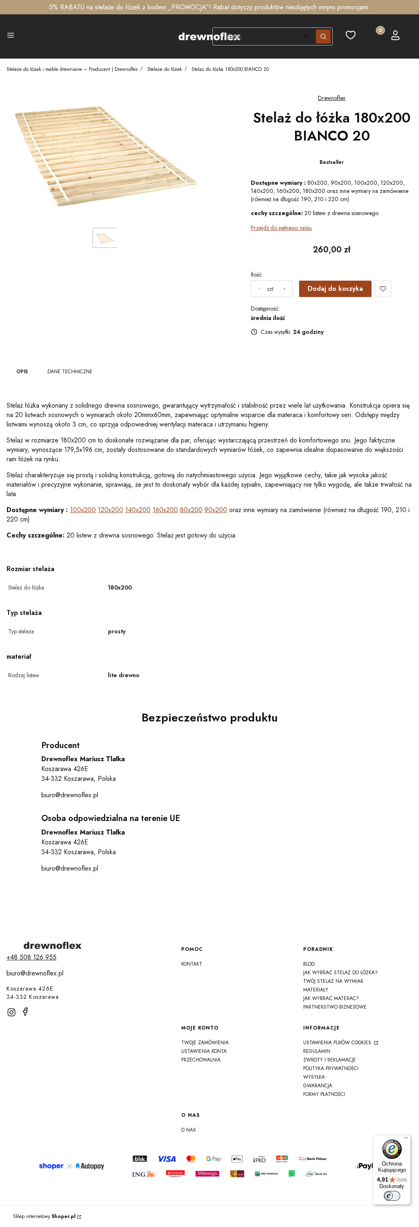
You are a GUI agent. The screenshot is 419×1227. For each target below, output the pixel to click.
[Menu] (406, 1140)
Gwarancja (317, 1085)
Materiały (315, 989)
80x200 (191, 510)
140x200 (138, 510)
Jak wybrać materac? (331, 998)
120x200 (110, 510)
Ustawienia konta (204, 1051)
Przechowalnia (201, 1060)
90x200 (216, 510)
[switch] (392, 1196)
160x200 (165, 510)
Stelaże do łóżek (164, 69)
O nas (188, 1130)
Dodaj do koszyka (335, 288)
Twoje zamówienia (205, 1042)
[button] (11, 36)
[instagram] (11, 1012)
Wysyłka (314, 1077)
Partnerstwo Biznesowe (335, 1007)
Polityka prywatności (330, 1068)
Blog (309, 964)
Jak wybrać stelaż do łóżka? (340, 972)
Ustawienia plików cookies (338, 1042)
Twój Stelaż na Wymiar (333, 981)
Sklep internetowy (44, 1216)
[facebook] (25, 1011)
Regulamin (316, 1051)
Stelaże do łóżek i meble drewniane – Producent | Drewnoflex (72, 69)
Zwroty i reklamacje (329, 1060)
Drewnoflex (331, 98)
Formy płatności (324, 1094)
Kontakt (191, 964)
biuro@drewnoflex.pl (69, 795)
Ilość (256, 274)
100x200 (83, 510)
